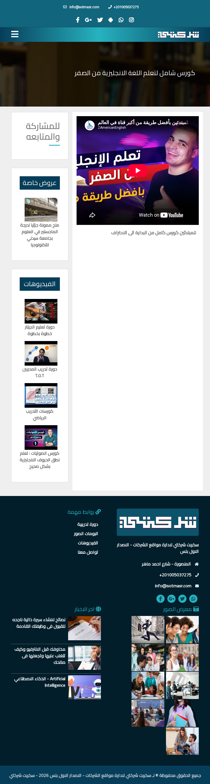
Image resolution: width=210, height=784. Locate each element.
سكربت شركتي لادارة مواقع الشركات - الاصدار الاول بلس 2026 (95, 775)
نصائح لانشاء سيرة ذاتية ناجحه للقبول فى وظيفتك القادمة (38, 622)
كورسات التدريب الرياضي (39, 414)
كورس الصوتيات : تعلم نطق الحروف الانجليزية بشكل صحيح (40, 459)
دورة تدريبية (87, 524)
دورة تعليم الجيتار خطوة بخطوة (40, 330)
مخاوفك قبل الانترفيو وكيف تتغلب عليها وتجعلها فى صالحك (39, 655)
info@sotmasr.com (84, 7)
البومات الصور (86, 533)
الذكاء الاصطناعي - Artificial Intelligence (39, 681)
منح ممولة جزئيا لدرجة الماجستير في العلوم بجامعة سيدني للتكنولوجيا (39, 235)
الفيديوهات (88, 543)
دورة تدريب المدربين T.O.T (39, 372)
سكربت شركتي (22, 775)
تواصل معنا (88, 552)
